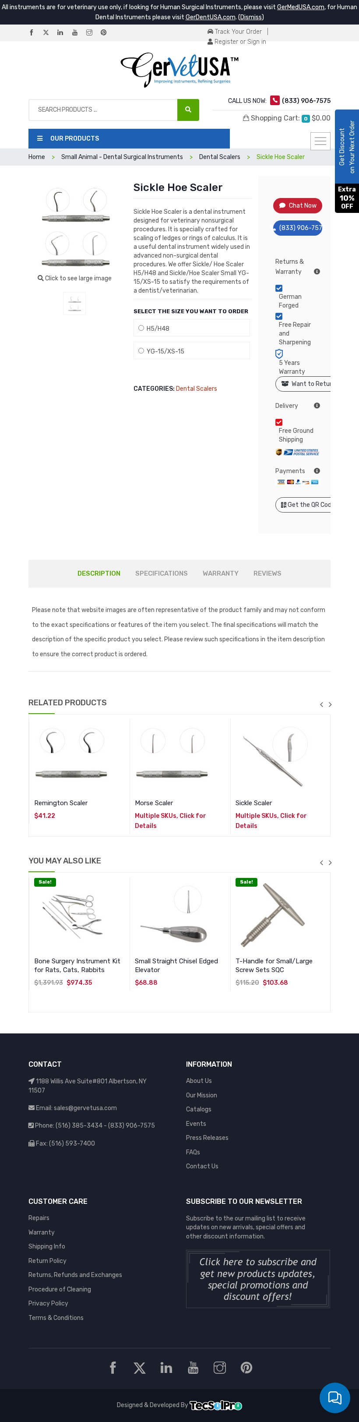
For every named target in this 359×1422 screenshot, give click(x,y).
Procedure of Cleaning (59, 1289)
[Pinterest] (107, 33)
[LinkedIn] (63, 33)
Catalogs (198, 1109)
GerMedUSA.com (300, 7)
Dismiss (251, 17)
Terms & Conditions (56, 1318)
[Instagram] (92, 33)
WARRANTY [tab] (221, 573)
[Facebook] (35, 33)
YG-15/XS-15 (164, 351)
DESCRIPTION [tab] (98, 573)
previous (321, 704)
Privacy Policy (48, 1303)
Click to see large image (78, 278)
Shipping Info (46, 1246)
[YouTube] (78, 33)
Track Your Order (237, 31)
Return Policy (47, 1261)
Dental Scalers (196, 389)
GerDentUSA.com (211, 17)
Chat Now (303, 205)
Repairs (38, 1218)
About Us (199, 1081)
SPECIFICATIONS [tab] (161, 573)
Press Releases (207, 1138)
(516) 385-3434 (79, 1125)
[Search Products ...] (188, 110)
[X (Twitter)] (49, 33)
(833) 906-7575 (301, 228)
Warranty (41, 1232)
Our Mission (201, 1095)
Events (196, 1124)
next (330, 704)
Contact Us (202, 1166)
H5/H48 (156, 329)
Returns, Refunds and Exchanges (75, 1275)
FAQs (193, 1152)
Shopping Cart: (290, 118)
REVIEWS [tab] (267, 573)
